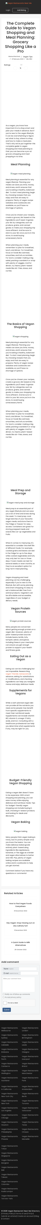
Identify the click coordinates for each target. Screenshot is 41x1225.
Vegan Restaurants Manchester (30, 1072)
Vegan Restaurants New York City (9, 1095)
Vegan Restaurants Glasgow (30, 1050)
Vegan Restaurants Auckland (9, 1079)
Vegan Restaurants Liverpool (30, 1057)
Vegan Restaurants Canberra (9, 1065)
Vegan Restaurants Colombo (9, 1183)
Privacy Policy (8, 1213)
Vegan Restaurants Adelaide (9, 1043)
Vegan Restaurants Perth (9, 1057)
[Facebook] (15, 68)
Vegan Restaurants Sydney (9, 1036)
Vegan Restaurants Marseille (30, 1137)
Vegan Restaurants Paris (30, 1079)
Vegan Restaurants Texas (30, 1123)
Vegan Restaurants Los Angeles (9, 1109)
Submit (6, 1010)
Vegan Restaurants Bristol (30, 1065)
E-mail (12, 973)
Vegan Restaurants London (30, 1029)
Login (8, 10)
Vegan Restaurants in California (9, 1087)
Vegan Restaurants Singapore (9, 1154)
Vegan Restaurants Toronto (30, 1102)
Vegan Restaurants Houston (9, 1123)
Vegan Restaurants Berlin (30, 1095)
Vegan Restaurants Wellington (9, 1072)
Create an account (25, 1216)
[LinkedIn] (26, 68)
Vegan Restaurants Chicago (9, 1116)
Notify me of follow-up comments (17, 994)
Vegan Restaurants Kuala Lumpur (9, 1190)
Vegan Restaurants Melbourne (9, 1029)
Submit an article (8, 1216)
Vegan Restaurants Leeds (30, 1043)
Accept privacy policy (13, 997)
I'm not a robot (13, 1003)
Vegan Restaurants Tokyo (9, 1147)
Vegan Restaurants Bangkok (9, 1161)
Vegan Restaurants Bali (9, 1168)
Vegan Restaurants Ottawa (30, 1130)
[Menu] (2, 3)
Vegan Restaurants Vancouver (30, 1109)
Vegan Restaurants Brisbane (9, 1050)
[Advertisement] (20, 100)
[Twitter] (20, 68)
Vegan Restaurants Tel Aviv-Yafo (9, 1197)
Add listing (21, 10)
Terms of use (21, 1213)
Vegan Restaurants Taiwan (9, 1176)
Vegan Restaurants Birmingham (30, 1036)
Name (8, 969)
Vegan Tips (27, 56)
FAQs (30, 1213)
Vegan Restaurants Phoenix (9, 1137)
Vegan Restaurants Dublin (30, 1116)
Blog (37, 1216)
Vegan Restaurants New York (9, 1102)
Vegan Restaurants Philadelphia (9, 1130)
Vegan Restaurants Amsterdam (30, 1087)
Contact (6, 1218)
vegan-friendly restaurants (17, 674)
